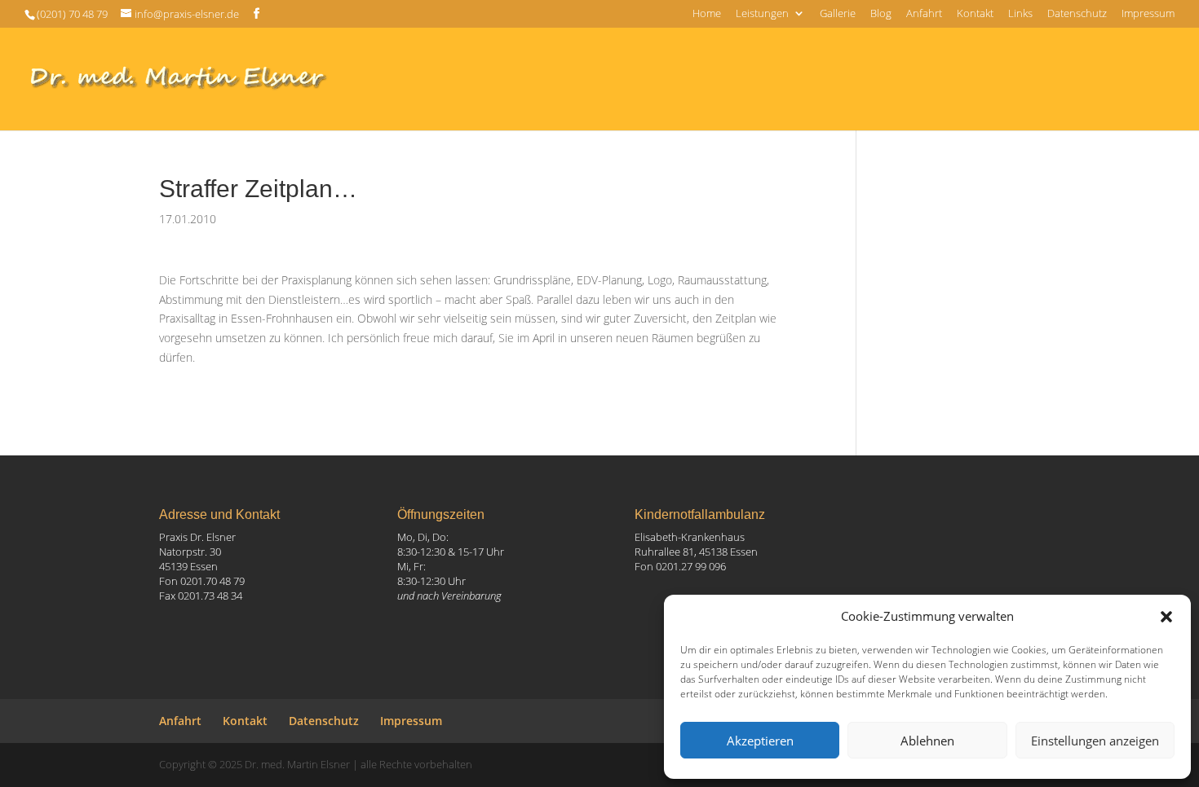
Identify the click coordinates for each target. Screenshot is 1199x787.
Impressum (1148, 14)
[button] (1166, 617)
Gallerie (838, 14)
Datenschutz (1077, 14)
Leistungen (762, 14)
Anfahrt (924, 14)
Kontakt (975, 14)
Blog (881, 14)
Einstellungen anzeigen (1095, 740)
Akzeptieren (760, 740)
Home (706, 14)
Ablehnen (927, 740)
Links (1020, 14)
